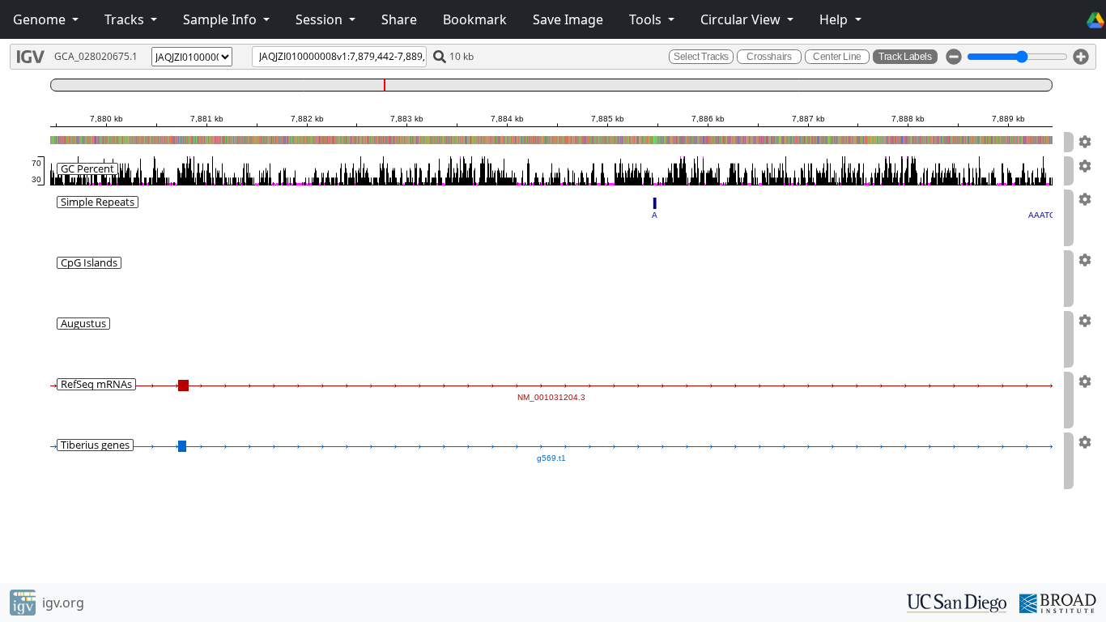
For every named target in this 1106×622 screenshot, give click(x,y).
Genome (41, 19)
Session (321, 19)
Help (835, 19)
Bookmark (475, 19)
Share (399, 19)
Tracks (125, 19)
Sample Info (221, 19)
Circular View (742, 19)
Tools (647, 19)
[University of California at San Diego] (956, 602)
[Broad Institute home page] (1057, 602)
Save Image (568, 19)
